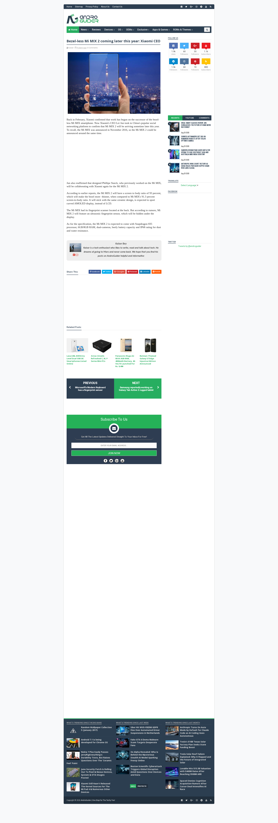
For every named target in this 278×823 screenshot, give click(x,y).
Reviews (96, 29)
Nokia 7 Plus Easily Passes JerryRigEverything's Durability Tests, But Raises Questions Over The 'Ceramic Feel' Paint (89, 758)
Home (69, 7)
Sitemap (79, 7)
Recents (175, 118)
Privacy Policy (92, 7)
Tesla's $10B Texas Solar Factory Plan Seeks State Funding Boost (193, 744)
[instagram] (196, 6)
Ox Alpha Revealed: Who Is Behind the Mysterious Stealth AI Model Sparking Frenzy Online (144, 756)
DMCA (133, 786)
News (84, 29)
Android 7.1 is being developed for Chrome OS (94, 741)
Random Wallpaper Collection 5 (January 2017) (96, 729)
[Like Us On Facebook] (105, 461)
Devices (108, 29)
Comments (204, 118)
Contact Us (117, 7)
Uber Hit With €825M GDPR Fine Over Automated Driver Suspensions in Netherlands (145, 730)
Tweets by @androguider (189, 246)
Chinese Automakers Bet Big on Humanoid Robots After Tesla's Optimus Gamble (193, 138)
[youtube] (206, 6)
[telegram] (201, 6)
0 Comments (92, 48)
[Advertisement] (158, 17)
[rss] (210, 6)
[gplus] (191, 6)
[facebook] (181, 6)
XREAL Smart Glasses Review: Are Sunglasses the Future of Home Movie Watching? (196, 125)
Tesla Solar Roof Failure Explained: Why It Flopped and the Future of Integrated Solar (195, 758)
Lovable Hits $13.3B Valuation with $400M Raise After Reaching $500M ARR (195, 771)
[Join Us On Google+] (117, 461)
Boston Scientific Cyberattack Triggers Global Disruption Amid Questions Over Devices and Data (146, 770)
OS (119, 29)
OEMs (129, 29)
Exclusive (142, 29)
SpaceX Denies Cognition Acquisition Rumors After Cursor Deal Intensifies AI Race (193, 785)
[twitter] (186, 6)
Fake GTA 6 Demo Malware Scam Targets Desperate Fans (144, 742)
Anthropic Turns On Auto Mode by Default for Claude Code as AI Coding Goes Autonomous (194, 731)
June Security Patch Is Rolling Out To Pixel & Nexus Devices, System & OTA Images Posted (96, 773)
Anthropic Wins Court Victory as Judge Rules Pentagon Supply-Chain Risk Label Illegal (195, 165)
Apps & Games (160, 29)
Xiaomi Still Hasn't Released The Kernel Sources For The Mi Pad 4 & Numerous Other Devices (95, 787)
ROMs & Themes (182, 29)
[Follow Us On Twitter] (111, 461)
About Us (105, 7)
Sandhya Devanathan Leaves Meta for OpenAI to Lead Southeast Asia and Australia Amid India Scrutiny (195, 152)
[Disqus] (114, 553)
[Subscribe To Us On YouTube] (122, 461)
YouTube (189, 118)
